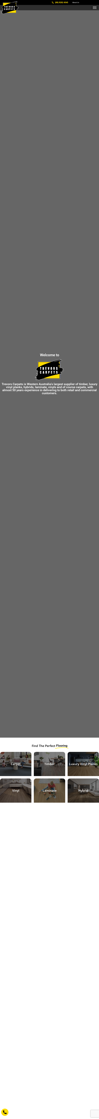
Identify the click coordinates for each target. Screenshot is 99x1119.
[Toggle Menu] (95, 7)
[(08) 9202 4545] (53, 2)
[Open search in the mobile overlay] (90, 2)
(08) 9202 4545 (61, 2)
